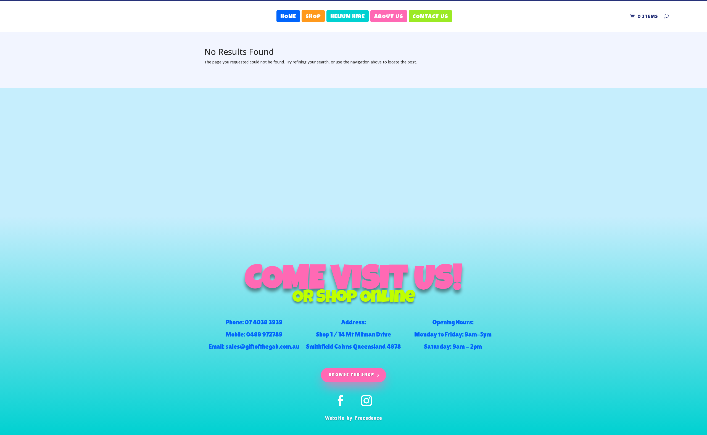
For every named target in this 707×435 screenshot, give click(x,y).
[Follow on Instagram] (366, 401)
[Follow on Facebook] (340, 401)
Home (288, 17)
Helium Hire (347, 17)
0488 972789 (264, 334)
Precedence (368, 417)
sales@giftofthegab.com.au (262, 346)
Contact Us (430, 17)
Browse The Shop (351, 375)
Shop (313, 17)
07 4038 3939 (263, 322)
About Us (388, 17)
